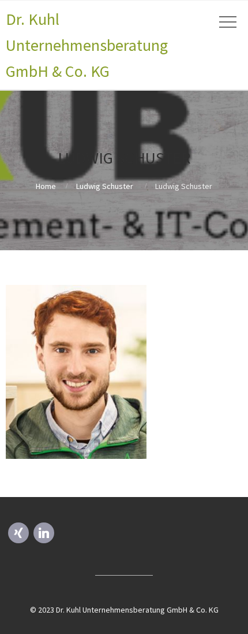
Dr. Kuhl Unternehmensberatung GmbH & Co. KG (87, 45)
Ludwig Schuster (104, 186)
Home (46, 186)
